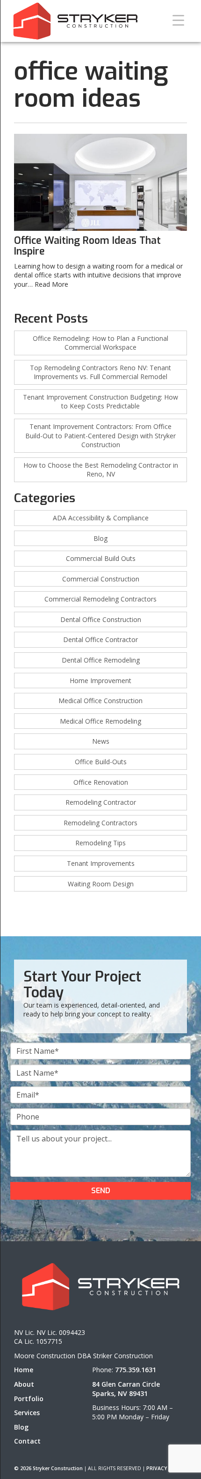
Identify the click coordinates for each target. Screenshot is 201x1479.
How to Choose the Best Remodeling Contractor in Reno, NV (100, 470)
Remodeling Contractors (100, 822)
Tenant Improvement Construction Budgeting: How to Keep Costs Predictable (100, 402)
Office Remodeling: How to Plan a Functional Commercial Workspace (100, 343)
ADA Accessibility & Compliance (101, 517)
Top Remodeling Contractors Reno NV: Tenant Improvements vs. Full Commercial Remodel (100, 372)
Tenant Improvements (101, 863)
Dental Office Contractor (100, 639)
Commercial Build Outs (101, 558)
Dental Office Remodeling (101, 660)
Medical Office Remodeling (100, 721)
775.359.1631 (135, 1369)
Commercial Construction (100, 578)
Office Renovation (100, 782)
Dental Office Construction (100, 619)
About (24, 1384)
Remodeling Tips (100, 842)
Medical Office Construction (100, 700)
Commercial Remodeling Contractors (100, 598)
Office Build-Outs (101, 761)
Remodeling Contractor (100, 802)
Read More (51, 284)
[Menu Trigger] (178, 20)
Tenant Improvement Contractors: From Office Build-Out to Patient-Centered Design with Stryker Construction (100, 435)
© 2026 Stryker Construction (48, 1468)
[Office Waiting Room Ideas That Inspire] (100, 182)
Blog (100, 538)
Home (23, 1369)
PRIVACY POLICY (166, 1468)
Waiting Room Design (101, 883)
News (100, 741)
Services (27, 1412)
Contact (27, 1441)
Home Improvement (100, 680)
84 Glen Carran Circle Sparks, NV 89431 (126, 1389)
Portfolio (28, 1398)
